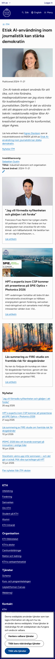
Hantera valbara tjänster (21, 636)
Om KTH (6, 508)
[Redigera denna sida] (3, 171)
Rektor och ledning (11, 556)
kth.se (5, 2)
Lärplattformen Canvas (13, 587)
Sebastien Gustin (10, 161)
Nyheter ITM (8, 149)
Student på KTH (10, 513)
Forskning (7, 496)
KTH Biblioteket (10, 539)
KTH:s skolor (8, 544)
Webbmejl (7, 592)
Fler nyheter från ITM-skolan (16, 470)
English (37, 12)
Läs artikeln (10, 239)
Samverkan (7, 502)
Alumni (5, 519)
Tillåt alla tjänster (17, 651)
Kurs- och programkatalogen (16, 581)
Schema (6, 575)
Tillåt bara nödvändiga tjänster (24, 643)
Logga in (48, 2)
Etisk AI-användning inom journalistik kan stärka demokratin (25, 140)
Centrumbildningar (11, 550)
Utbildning (7, 491)
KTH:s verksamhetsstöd (14, 561)
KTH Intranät (8, 525)
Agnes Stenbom (32, 133)
